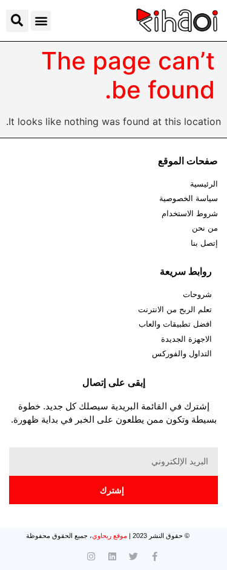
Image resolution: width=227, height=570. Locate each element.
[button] (41, 21)
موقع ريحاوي (109, 535)
